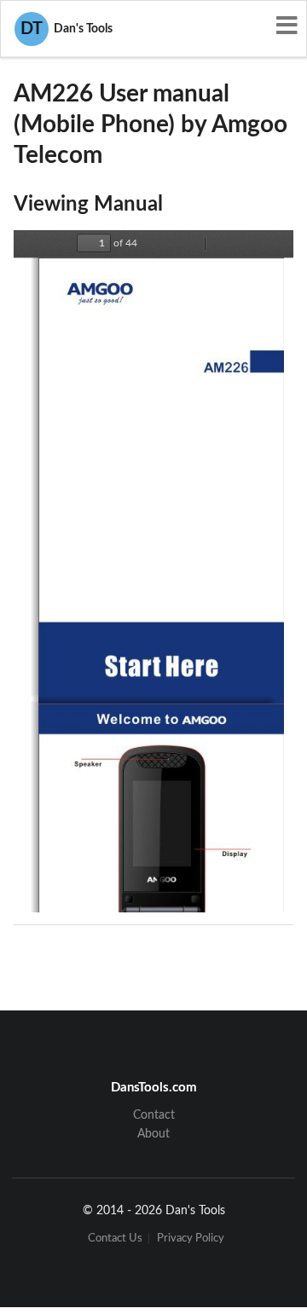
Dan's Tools (66, 29)
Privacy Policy (190, 1238)
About (153, 1134)
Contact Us (115, 1238)
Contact (154, 1115)
